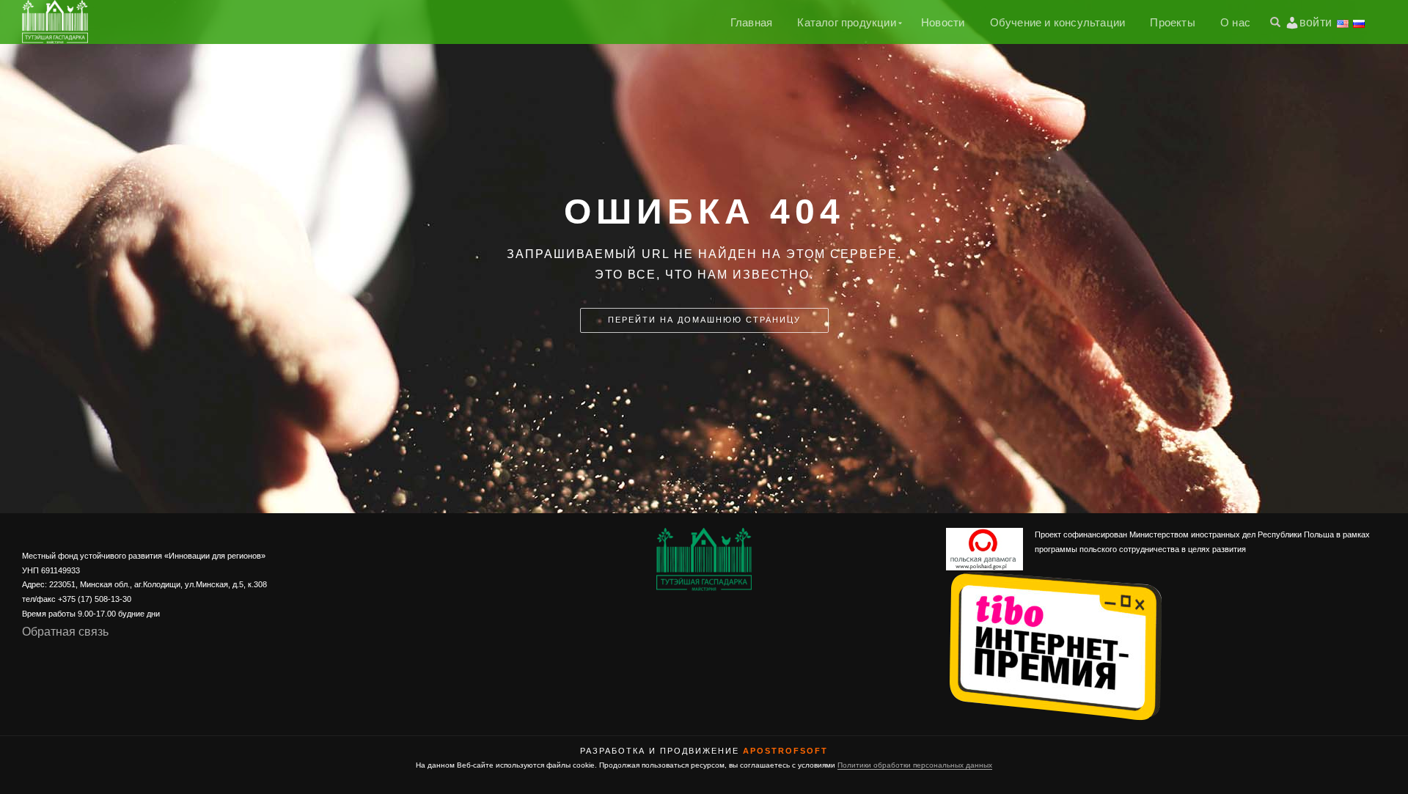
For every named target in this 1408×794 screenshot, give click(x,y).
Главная (751, 22)
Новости (942, 22)
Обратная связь (65, 631)
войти (1315, 22)
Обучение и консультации (1058, 22)
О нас (1235, 22)
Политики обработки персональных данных (914, 765)
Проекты (1172, 22)
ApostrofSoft (785, 750)
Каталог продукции (846, 22)
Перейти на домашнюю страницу (704, 319)
